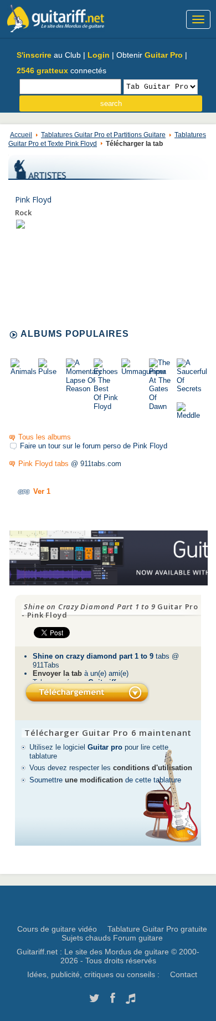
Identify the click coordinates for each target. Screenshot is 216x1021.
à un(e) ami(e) (80, 673)
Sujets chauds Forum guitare (112, 937)
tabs (101, 656)
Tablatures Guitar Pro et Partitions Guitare (103, 135)
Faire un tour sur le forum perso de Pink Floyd (93, 446)
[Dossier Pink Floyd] (20, 224)
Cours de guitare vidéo (57, 928)
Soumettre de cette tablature (105, 780)
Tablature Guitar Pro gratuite (157, 928)
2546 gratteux (42, 70)
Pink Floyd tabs (43, 463)
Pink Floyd (33, 199)
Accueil (21, 135)
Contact (183, 974)
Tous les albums (44, 437)
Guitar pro (105, 747)
